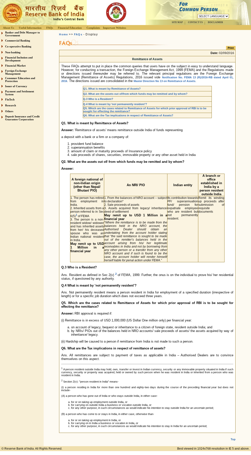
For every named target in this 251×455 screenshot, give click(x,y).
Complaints (93, 27)
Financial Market (15, 65)
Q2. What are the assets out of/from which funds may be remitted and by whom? (135, 93)
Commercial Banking (17, 40)
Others (9, 111)
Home (63, 34)
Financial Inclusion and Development (19, 59)
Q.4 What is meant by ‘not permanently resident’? (115, 104)
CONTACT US (195, 22)
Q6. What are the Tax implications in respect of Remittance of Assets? (128, 115)
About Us (8, 27)
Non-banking (13, 52)
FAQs (49, 27)
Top (233, 439)
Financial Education (70, 27)
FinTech (9, 99)
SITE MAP (177, 22)
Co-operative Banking (18, 46)
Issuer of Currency (16, 86)
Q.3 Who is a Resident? (98, 98)
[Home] (42, 24)
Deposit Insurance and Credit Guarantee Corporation (22, 118)
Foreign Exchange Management (16, 72)
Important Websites (114, 27)
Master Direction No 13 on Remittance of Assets (164, 81)
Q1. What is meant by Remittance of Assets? (112, 88)
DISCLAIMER (215, 22)
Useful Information (30, 27)
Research (10, 105)
